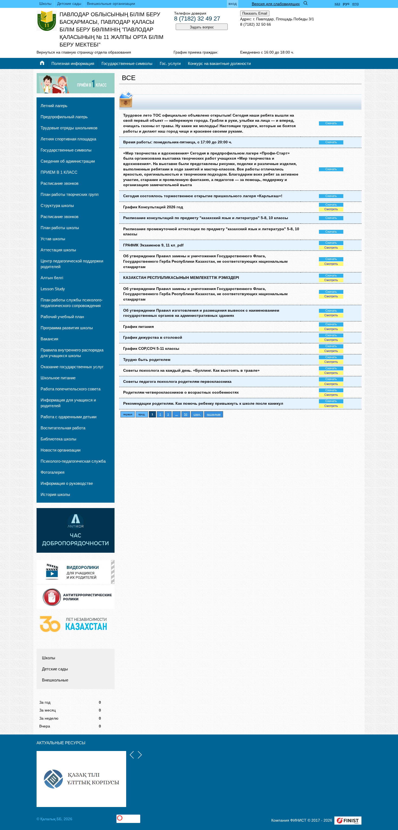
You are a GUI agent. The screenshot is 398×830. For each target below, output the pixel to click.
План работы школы (60, 227)
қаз (337, 3)
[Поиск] (306, 3)
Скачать (331, 123)
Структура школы (57, 205)
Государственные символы (127, 63)
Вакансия (49, 339)
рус (346, 3)
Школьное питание (58, 378)
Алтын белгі (52, 277)
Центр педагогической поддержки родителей (72, 264)
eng (355, 3)
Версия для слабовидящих (276, 4)
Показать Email (254, 13)
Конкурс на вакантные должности (219, 63)
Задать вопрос (202, 27)
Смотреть (331, 209)
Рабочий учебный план (62, 316)
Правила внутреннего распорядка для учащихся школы (72, 353)
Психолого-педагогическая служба (73, 461)
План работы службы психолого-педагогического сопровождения (72, 303)
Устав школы (53, 238)
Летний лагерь (54, 105)
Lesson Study (53, 288)
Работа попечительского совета (70, 389)
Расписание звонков (60, 183)
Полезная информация (72, 63)
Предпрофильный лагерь (64, 116)
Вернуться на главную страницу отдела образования (84, 52)
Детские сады (69, 3)
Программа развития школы (67, 327)
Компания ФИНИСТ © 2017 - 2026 (301, 820)
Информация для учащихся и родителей (68, 403)
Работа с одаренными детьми (68, 416)
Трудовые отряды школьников (69, 128)
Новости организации (60, 450)
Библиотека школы (58, 439)
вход (233, 3)
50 (185, 414)
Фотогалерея (52, 472)
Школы (45, 3)
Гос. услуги (170, 63)
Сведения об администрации (68, 161)
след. (197, 414)
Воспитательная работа (63, 428)
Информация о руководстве (67, 483)
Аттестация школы (58, 250)
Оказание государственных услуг (72, 366)
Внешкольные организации (111, 3)
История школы (55, 494)
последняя (213, 414)
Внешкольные (55, 680)
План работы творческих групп (70, 194)
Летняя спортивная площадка (68, 139)
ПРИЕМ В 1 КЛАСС (59, 172)
